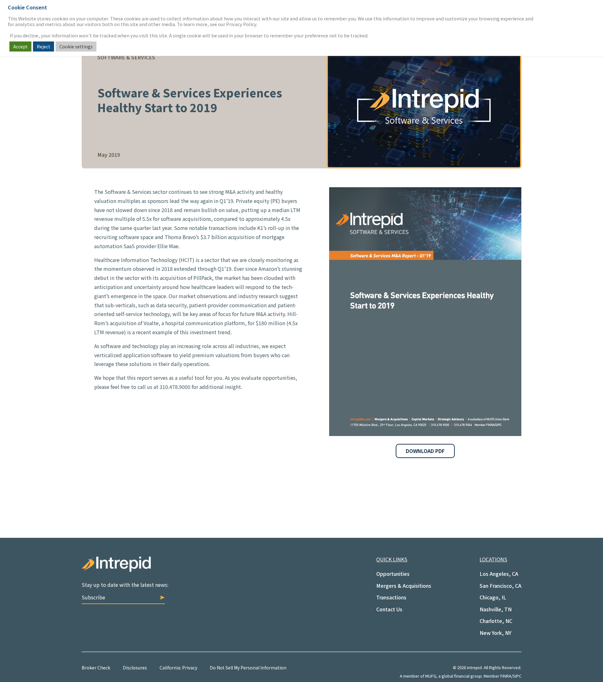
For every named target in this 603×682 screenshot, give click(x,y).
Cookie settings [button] (76, 46)
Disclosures (135, 667)
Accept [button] (20, 46)
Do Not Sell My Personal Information (248, 667)
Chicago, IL (493, 597)
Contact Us (389, 609)
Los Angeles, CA (499, 573)
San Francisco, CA (500, 585)
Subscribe (93, 597)
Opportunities (393, 573)
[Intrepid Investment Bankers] (192, 569)
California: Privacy (178, 667)
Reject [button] (43, 46)
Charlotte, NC (496, 621)
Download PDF (425, 451)
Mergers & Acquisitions (403, 585)
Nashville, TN (496, 609)
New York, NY (495, 632)
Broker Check (96, 667)
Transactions (391, 597)
